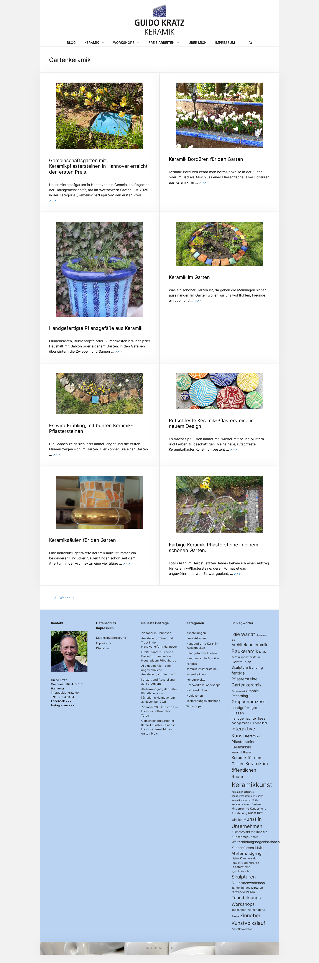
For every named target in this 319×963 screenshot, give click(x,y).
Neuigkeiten (194, 695)
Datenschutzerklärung (111, 637)
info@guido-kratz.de (65, 692)
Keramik (91, 43)
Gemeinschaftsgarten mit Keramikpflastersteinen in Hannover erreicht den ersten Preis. (98, 166)
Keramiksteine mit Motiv (245, 800)
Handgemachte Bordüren (203, 658)
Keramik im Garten (189, 277)
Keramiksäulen (196, 674)
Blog (71, 43)
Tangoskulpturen (252, 887)
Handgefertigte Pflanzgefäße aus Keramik (96, 328)
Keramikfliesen (242, 752)
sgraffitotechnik (240, 871)
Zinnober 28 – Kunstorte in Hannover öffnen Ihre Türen (159, 711)
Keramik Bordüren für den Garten (206, 159)
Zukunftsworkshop (242, 929)
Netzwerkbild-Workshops (203, 685)
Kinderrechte (240, 808)
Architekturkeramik (249, 644)
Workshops (124, 43)
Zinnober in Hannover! (156, 633)
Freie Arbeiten (161, 43)
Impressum (225, 43)
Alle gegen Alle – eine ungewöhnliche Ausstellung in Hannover (158, 670)
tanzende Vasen (243, 892)
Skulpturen (244, 877)
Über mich (198, 43)
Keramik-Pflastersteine (201, 669)
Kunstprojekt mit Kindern (249, 832)
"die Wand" (243, 634)
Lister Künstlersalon (245, 858)
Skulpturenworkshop (248, 883)
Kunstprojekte (196, 679)
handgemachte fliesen (249, 718)
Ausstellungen (196, 633)
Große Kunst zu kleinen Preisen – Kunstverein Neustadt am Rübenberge (158, 656)
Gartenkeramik (247, 685)
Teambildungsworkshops (203, 700)
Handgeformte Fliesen (201, 653)
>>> (52, 200)
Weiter (66, 598)
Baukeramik (245, 651)
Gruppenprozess (248, 701)
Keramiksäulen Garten (246, 804)
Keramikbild (241, 747)
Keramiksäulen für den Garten (82, 540)
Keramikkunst (252, 785)
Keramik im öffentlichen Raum (250, 770)
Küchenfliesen (243, 848)
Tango (236, 887)
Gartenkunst (238, 691)
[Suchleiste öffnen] (251, 42)
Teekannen (239, 909)
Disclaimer (103, 648)
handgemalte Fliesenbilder (249, 723)
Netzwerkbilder (196, 690)
